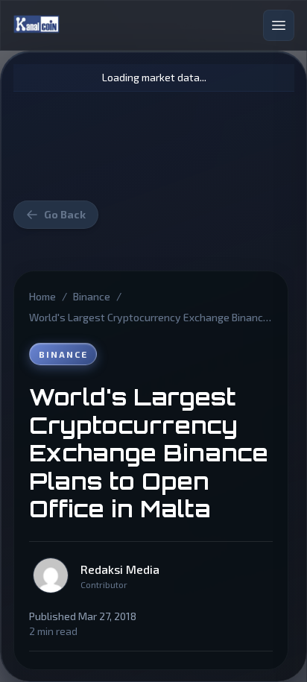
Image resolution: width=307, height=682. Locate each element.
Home (42, 296)
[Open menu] (278, 25)
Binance (91, 296)
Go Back (65, 214)
